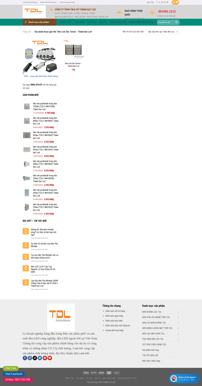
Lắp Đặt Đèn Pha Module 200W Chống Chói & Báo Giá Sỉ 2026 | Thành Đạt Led (44, 283)
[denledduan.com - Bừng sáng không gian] (34, 12)
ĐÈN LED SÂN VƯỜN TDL (153, 333)
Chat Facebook (13, 374)
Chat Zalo (10, 368)
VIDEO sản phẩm (109, 378)
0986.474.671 (37, 84)
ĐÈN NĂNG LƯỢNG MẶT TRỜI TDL (157, 328)
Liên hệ (97, 378)
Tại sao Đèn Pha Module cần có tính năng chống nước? (44, 256)
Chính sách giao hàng (67, 2)
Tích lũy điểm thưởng (30, 2)
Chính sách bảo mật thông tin (117, 325)
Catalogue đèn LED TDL (127, 378)
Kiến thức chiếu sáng (151, 361)
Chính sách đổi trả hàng (48, 2)
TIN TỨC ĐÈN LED (150, 355)
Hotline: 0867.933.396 (17, 379)
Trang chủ (27, 31)
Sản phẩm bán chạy (150, 350)
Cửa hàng (80, 378)
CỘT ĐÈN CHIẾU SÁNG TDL (154, 344)
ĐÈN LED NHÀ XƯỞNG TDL (154, 322)
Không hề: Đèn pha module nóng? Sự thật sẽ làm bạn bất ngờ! (43, 232)
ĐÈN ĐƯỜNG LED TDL (151, 312)
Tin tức (89, 378)
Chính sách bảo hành (114, 320)
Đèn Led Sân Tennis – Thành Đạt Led (73, 64)
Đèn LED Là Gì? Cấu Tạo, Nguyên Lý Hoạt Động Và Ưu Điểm (43, 269)
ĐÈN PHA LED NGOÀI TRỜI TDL (156, 317)
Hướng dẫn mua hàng (114, 330)
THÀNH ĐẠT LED (109, 382)
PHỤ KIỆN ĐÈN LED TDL (153, 339)
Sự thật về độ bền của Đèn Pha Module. (44, 245)
